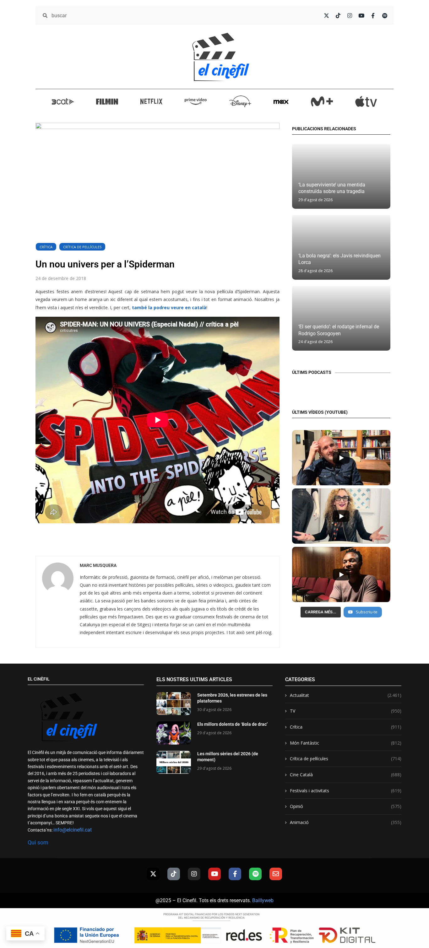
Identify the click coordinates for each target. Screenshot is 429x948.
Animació (345, 822)
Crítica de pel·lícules (82, 247)
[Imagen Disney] (240, 101)
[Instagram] (194, 874)
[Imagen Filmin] (107, 101)
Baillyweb (263, 900)
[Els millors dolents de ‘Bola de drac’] (173, 732)
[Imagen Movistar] (322, 101)
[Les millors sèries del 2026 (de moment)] (173, 762)
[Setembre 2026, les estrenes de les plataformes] (173, 703)
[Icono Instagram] (349, 15)
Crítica (46, 247)
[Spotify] (255, 874)
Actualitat (345, 695)
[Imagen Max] (281, 101)
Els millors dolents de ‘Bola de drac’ (232, 724)
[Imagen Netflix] (151, 101)
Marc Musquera (98, 565)
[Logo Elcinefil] (220, 57)
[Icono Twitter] (326, 15)
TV (345, 711)
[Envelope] (275, 874)
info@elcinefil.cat (72, 830)
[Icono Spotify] (384, 15)
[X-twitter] (153, 874)
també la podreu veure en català (169, 307)
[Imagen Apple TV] (366, 101)
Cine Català (345, 775)
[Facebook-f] (235, 874)
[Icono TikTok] (338, 15)
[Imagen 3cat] (63, 101)
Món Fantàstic (345, 743)
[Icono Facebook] (373, 15)
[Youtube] (214, 874)
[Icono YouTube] (361, 15)
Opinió (345, 806)
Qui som (38, 842)
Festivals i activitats (345, 791)
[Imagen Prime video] (196, 101)
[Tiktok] (173, 874)
